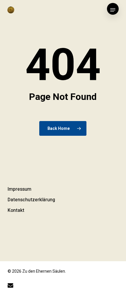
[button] (113, 10)
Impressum (19, 189)
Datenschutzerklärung (31, 199)
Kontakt (16, 210)
